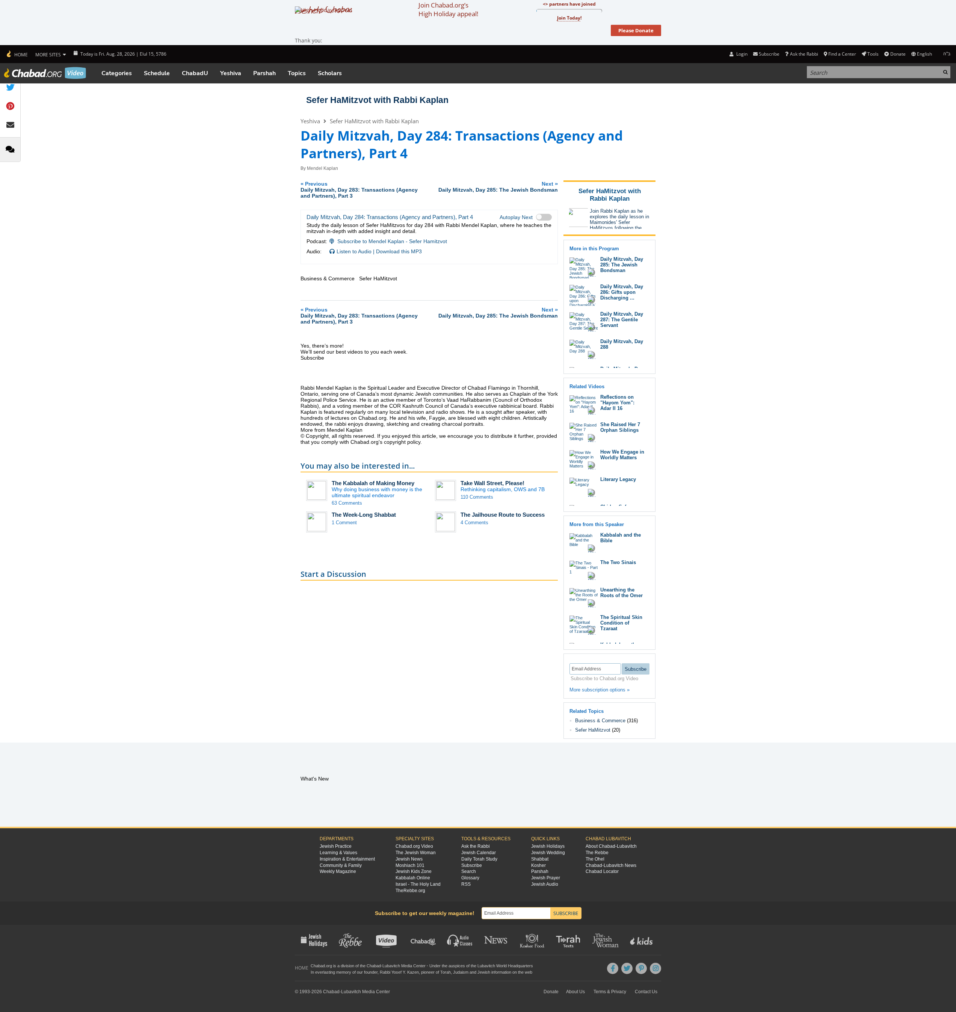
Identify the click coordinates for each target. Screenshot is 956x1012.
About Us (575, 991)
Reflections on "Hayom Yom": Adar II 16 (617, 402)
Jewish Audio (544, 884)
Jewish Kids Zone (414, 871)
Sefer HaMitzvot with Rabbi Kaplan (377, 100)
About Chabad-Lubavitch (611, 846)
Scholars (330, 73)
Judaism (460, 972)
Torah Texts (569, 939)
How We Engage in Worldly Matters (622, 454)
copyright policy (402, 442)
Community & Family (341, 865)
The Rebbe (597, 852)
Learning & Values (338, 852)
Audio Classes (460, 939)
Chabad (374, 966)
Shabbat (539, 859)
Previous (359, 189)
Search (468, 871)
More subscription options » (599, 690)
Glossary (470, 877)
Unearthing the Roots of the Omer (621, 592)
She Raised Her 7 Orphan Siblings (620, 427)
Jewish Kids (642, 939)
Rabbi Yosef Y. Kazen (399, 972)
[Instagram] (655, 968)
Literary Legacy (618, 479)
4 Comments (474, 522)
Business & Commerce (600, 720)
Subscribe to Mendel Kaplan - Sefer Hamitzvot (392, 241)
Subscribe (471, 865)
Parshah (264, 73)
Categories (116, 73)
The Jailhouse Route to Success (503, 514)
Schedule (157, 73)
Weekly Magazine (338, 871)
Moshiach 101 (410, 865)
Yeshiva (230, 73)
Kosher (538, 865)
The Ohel (595, 859)
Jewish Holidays (548, 846)
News (496, 939)
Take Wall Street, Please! (492, 483)
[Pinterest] (641, 968)
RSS (466, 884)
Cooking (533, 939)
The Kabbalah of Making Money (373, 483)
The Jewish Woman (416, 852)
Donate (897, 54)
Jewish (483, 972)
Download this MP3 (399, 251)
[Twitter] (627, 968)
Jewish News (409, 859)
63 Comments (347, 503)
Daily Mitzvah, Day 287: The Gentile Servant (621, 319)
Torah (445, 972)
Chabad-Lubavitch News (611, 865)
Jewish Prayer (545, 877)
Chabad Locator (602, 871)
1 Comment (344, 522)
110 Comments (477, 497)
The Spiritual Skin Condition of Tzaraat (621, 622)
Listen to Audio (354, 251)
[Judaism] (17, 54)
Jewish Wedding (548, 852)
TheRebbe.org (410, 890)
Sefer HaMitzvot (592, 730)
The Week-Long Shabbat (364, 514)
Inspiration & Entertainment (347, 859)
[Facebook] (612, 968)
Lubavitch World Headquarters (505, 966)
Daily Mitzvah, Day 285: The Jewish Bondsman (621, 264)
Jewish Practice (336, 846)
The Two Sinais (618, 562)
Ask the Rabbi (804, 54)
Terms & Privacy (610, 991)
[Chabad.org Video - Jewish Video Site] (45, 73)
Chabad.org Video (414, 846)
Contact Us (646, 991)
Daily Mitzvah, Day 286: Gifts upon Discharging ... (621, 292)
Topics (297, 73)
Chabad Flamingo (489, 388)
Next (498, 186)
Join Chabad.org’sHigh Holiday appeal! (448, 9)
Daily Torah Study (479, 859)
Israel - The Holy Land (418, 884)
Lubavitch (391, 966)
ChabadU (195, 73)
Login (741, 54)
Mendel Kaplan (322, 168)
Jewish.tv (387, 939)
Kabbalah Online (413, 877)
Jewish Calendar (478, 852)
